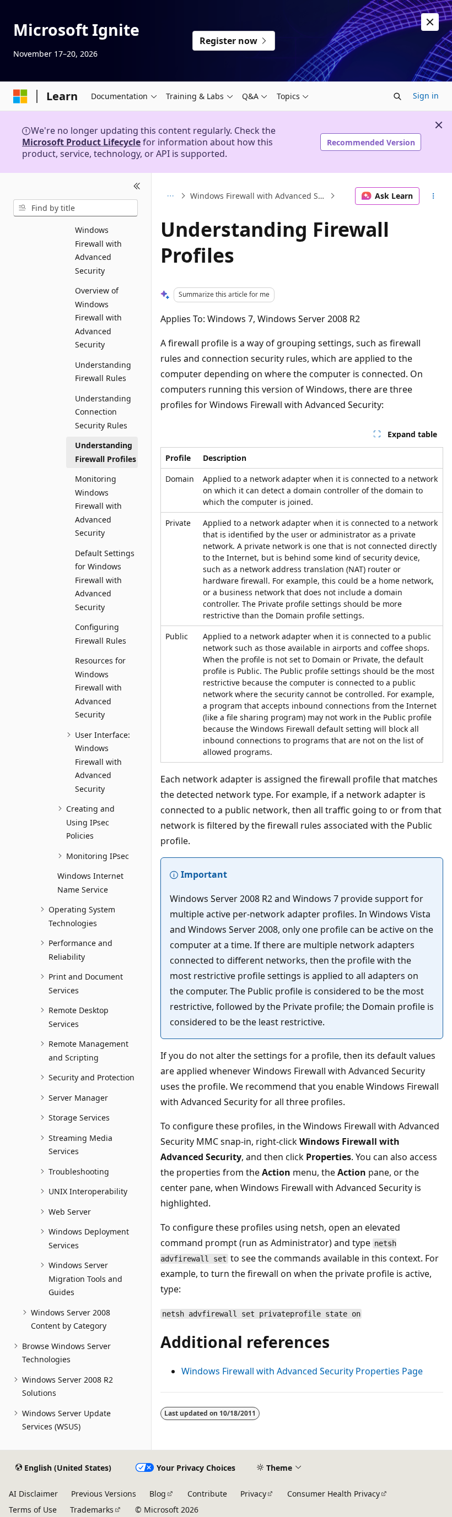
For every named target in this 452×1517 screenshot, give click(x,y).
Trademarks (92, 1509)
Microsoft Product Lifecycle (81, 142)
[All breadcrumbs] (170, 196)
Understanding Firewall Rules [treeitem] (103, 372)
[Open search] (397, 96)
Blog (157, 1493)
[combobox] (75, 208)
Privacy (253, 1493)
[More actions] (433, 196)
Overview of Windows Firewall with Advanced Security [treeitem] (98, 317)
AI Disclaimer (33, 1493)
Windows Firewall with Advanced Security (258, 196)
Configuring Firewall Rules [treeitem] (100, 634)
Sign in (426, 95)
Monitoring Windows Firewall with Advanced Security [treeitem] (98, 506)
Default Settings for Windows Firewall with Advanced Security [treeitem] (104, 580)
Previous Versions (103, 1493)
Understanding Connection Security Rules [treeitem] (103, 412)
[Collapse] (137, 186)
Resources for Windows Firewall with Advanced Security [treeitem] (100, 687)
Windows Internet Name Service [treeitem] (90, 883)
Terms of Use (33, 1509)
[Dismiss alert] (430, 22)
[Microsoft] (20, 96)
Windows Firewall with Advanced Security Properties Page (302, 1371)
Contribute (207, 1493)
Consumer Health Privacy (333, 1493)
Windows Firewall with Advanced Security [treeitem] (98, 250)
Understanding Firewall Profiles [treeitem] (105, 452)
